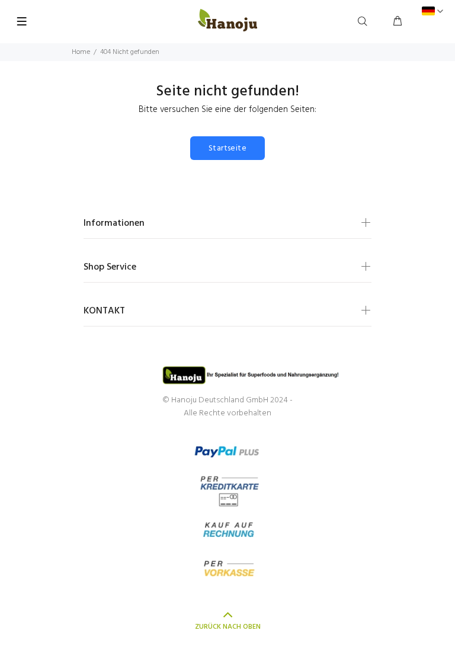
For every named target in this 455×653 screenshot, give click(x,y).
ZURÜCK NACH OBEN (228, 627)
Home (81, 52)
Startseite (227, 148)
